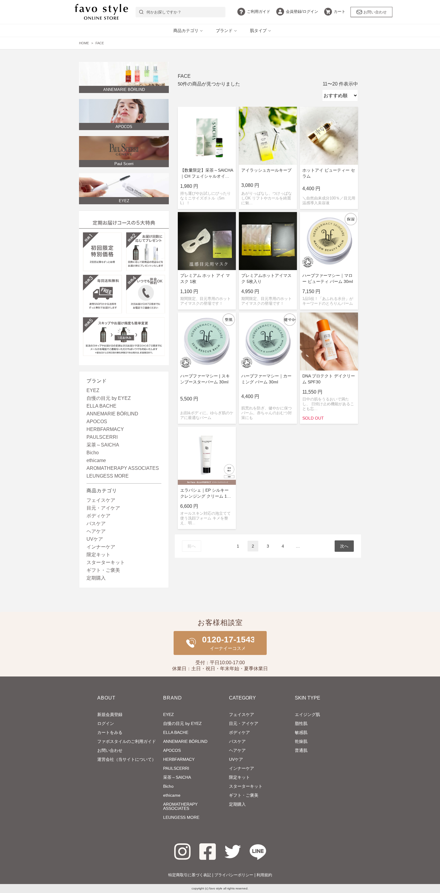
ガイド (258, 11)
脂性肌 (301, 723)
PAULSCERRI (102, 437)
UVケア (95, 539)
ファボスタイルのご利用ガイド (126, 741)
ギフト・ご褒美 (103, 570)
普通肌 (301, 750)
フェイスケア (101, 500)
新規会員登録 (109, 714)
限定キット (98, 554)
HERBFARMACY (105, 429)
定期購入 (96, 578)
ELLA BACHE (101, 406)
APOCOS (97, 421)
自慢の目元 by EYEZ (109, 398)
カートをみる (109, 732)
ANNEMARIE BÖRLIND (112, 414)
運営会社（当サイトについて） (126, 759)
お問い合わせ (375, 12)
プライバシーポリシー (233, 875)
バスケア (96, 523)
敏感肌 (301, 732)
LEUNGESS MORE (108, 476)
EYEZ (93, 390)
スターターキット (106, 562)
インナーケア (101, 547)
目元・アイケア (103, 508)
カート (339, 11)
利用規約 (264, 875)
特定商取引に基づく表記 (189, 875)
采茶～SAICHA (103, 445)
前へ (191, 546)
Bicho (93, 452)
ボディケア (98, 515)
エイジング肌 (307, 714)
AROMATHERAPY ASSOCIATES (123, 468)
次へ (344, 546)
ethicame (96, 460)
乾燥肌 (301, 741)
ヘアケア (96, 531)
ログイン (302, 11)
